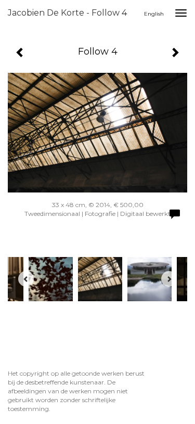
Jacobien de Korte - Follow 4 (67, 13)
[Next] (169, 279)
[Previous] (26, 279)
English (154, 13)
